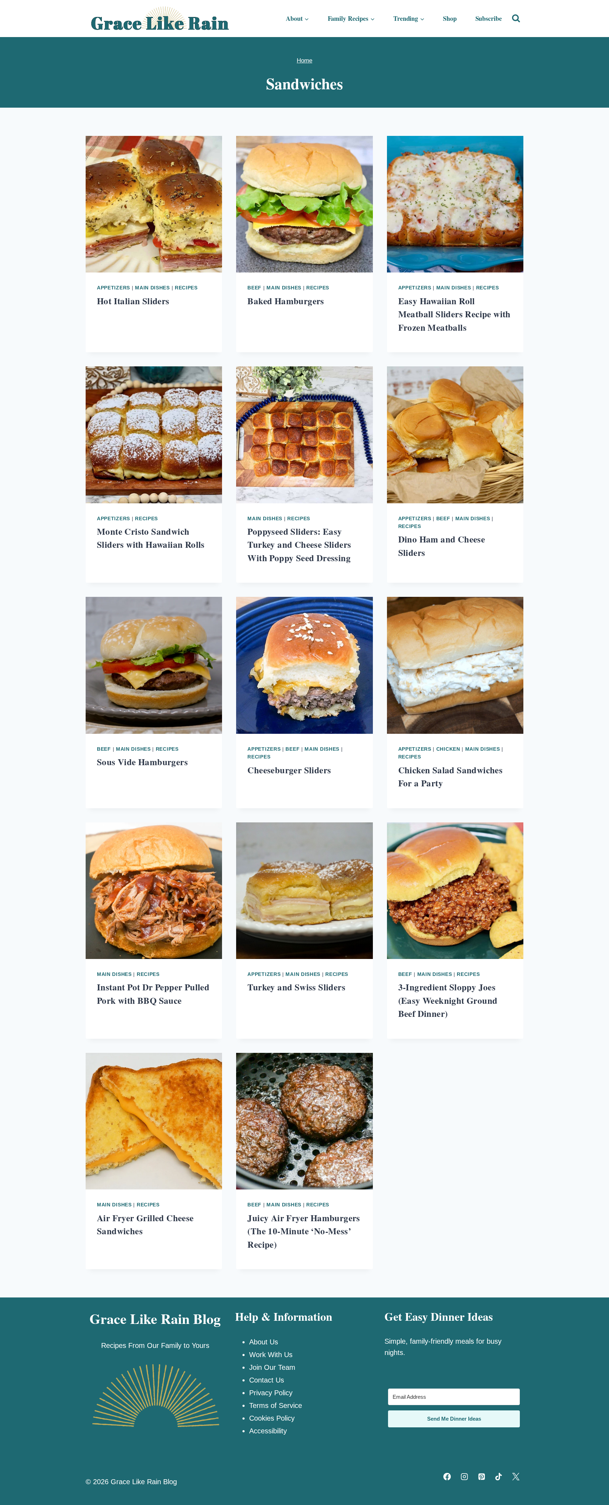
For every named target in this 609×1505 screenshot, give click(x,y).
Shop (450, 18)
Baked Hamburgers (285, 300)
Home (304, 60)
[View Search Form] (516, 18)
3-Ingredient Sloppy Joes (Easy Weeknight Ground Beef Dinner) (448, 1000)
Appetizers (113, 287)
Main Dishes (152, 287)
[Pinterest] (481, 1476)
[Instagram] (464, 1476)
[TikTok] (498, 1476)
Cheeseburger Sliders (289, 770)
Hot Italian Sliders (133, 300)
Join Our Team (272, 1367)
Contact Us (266, 1380)
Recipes (186, 287)
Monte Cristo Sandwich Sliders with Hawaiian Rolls (151, 538)
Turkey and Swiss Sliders (296, 987)
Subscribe (488, 18)
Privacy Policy (271, 1393)
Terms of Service (275, 1405)
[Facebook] (447, 1476)
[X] (516, 1476)
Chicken (448, 749)
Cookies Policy (272, 1418)
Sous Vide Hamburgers (142, 761)
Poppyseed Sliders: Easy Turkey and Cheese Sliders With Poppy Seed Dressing (299, 544)
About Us (263, 1342)
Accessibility (268, 1431)
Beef (254, 287)
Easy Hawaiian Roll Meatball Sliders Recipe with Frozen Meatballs (454, 314)
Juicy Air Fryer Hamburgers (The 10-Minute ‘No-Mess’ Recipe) (303, 1231)
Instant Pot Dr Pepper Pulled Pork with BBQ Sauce (153, 994)
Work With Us (271, 1355)
